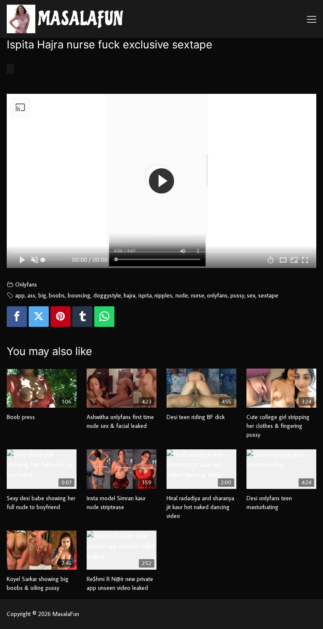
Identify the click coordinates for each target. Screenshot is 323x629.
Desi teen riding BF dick (196, 417)
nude (181, 295)
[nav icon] (311, 19)
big (42, 295)
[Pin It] (60, 316)
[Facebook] (17, 316)
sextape (268, 295)
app (20, 295)
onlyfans (217, 295)
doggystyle (107, 295)
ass (31, 295)
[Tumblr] (82, 316)
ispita (145, 295)
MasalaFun (80, 19)
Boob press (21, 417)
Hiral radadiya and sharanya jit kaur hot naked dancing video (200, 507)
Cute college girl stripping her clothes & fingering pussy (278, 425)
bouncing (79, 295)
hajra (129, 295)
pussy (237, 295)
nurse (197, 295)
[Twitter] (39, 316)
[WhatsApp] (104, 316)
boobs (57, 295)
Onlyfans (26, 284)
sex (251, 295)
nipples (163, 295)
